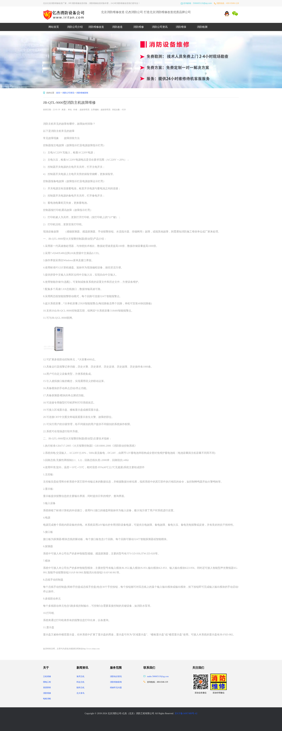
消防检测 (202, 26)
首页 (58, 93)
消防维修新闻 (82, 93)
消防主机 (48, 123)
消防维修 (138, 26)
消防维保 (181, 26)
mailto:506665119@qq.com (158, 676)
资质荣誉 (47, 687)
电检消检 (47, 699)
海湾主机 (80, 676)
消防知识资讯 (116, 676)
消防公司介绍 (75, 26)
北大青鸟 (80, 693)
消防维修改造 (96, 26)
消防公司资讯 (160, 26)
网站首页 (53, 26)
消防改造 (117, 26)
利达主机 (80, 682)
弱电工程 (47, 682)
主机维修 (47, 676)
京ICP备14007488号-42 (186, 713)
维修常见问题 (116, 687)
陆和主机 (80, 687)
